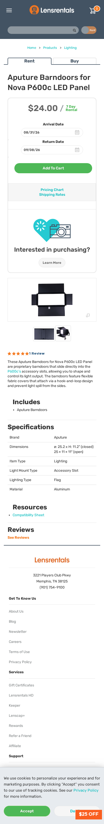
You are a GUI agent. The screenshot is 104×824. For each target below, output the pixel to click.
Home (31, 48)
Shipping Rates (52, 194)
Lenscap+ (17, 715)
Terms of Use (19, 652)
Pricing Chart (52, 190)
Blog (12, 621)
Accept (27, 811)
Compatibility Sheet (28, 515)
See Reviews (18, 537)
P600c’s (14, 371)
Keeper (14, 705)
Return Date (53, 142)
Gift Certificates (21, 685)
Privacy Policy (85, 790)
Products (50, 48)
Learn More (52, 263)
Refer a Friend (20, 736)
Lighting (70, 48)
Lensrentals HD (21, 695)
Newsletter (18, 632)
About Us (16, 611)
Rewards (16, 726)
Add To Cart (53, 168)
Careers (15, 642)
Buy (74, 60)
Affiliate (15, 746)
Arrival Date (53, 124)
